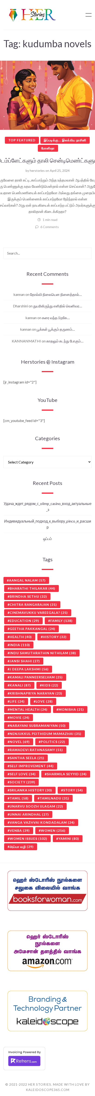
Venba (20, 830)
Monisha (71, 709)
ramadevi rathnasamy (36, 750)
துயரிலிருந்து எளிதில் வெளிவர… (57, 306)
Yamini (68, 839)
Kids (50, 685)
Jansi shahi (25, 661)
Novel (20, 742)
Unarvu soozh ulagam (36, 806)
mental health (29, 709)
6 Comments (49, 227)
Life (17, 701)
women (53, 830)
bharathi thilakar (32, 588)
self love (23, 774)
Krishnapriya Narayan (36, 693)
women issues (28, 839)
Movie (20, 717)
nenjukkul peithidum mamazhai (45, 734)
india (20, 645)
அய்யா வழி (22, 847)
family (61, 621)
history (55, 637)
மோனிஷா (48, 148)
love (44, 701)
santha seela (27, 758)
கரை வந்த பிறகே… (56, 317)
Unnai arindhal (29, 814)
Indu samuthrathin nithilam (43, 653)
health (21, 637)
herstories (37, 170)
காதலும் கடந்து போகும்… (64, 341)
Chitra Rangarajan (33, 604)
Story (73, 790)
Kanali (20, 685)
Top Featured (22, 140)
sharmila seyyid (67, 774)
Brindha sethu (28, 596)
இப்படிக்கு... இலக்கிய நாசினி (65, 140)
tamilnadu (54, 798)
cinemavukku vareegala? (39, 613)
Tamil (19, 798)
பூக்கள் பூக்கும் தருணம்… (56, 329)
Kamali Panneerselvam (36, 677)
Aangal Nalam (27, 580)
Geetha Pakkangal (32, 629)
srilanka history (31, 790)
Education (24, 621)
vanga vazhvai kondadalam (42, 822)
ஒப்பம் (47, 538)
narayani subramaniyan (38, 726)
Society (22, 782)
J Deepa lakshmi (29, 669)
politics (53, 742)
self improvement (32, 766)
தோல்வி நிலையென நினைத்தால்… (56, 294)
